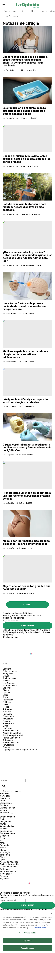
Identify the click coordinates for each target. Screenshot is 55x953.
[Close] (52, 913)
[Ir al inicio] (27, 639)
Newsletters (8, 745)
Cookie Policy (40, 928)
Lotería (3, 800)
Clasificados (8, 716)
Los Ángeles (9, 683)
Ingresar (18, 791)
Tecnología (8, 699)
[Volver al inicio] (27, 760)
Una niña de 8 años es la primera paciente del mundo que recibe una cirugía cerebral (24, 306)
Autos (5, 697)
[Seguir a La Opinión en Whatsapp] (6, 657)
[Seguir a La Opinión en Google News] (38, 652)
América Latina (9, 678)
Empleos (7, 721)
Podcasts (7, 714)
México (6, 680)
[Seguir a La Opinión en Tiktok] (32, 652)
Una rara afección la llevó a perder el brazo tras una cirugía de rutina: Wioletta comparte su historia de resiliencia (25, 61)
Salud (5, 695)
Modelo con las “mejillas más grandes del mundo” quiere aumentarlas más (26, 542)
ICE (23, 11)
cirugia (15, 16)
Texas (5, 704)
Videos (3, 810)
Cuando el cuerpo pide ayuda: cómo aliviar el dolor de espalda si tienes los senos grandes (26, 158)
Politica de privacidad (13, 735)
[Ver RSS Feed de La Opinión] (19, 657)
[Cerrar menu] (3, 776)
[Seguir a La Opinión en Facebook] (6, 652)
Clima (5, 726)
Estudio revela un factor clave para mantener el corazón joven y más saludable (24, 206)
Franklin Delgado (12, 70)
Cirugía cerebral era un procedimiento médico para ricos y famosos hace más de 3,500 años (27, 447)
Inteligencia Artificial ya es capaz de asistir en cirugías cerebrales (25, 401)
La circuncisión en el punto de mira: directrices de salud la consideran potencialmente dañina (25, 110)
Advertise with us (11, 730)
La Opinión (7, 16)
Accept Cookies (27, 948)
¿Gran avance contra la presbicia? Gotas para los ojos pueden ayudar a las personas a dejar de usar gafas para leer (27, 256)
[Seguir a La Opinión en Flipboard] (45, 652)
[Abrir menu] (4, 5)
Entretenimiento (10, 685)
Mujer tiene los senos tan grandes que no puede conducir (26, 587)
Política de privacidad (13, 632)
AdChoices (8, 740)
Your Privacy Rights (27, 933)
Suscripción (8, 723)
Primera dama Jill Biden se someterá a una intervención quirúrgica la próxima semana (27, 495)
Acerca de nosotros (12, 733)
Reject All (27, 941)
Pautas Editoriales (11, 738)
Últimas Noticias (7, 808)
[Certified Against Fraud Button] (12, 752)
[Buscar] (4, 786)
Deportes (7, 688)
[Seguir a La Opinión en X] (12, 652)
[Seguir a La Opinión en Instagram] (19, 652)
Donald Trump (10, 11)
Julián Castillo (11, 407)
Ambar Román (11, 313)
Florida (6, 707)
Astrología (7, 709)
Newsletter (8, 718)
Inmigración (8, 673)
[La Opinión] (27, 5)
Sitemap (6, 747)
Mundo (6, 676)
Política (3, 819)
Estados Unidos (10, 671)
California (7, 702)
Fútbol (33, 11)
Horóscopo (8, 728)
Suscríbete (7, 791)
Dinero (6, 690)
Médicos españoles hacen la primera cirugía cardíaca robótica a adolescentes (25, 354)
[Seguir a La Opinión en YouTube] (25, 652)
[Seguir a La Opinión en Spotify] (12, 657)
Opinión (6, 692)
